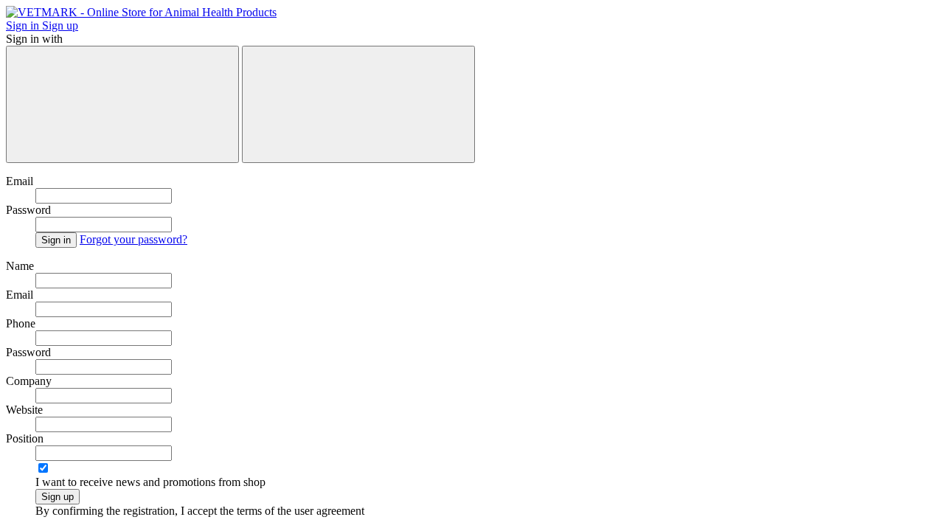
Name (20, 266)
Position (25, 438)
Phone (20, 323)
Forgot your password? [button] (133, 239)
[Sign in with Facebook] (122, 104)
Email (19, 181)
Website (24, 409)
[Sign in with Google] (358, 104)
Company (29, 381)
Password (28, 210)
